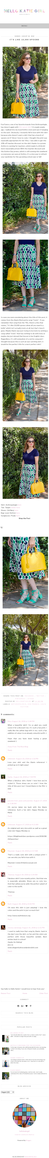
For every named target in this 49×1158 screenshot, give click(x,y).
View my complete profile (24, 1134)
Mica (9, 721)
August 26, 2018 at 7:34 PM (25, 777)
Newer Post (5, 993)
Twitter (40, 696)
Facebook (29, 696)
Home (25, 993)
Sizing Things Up (17, 1057)
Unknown (11, 759)
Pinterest (20, 698)
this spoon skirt (25, 127)
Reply (10, 750)
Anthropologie (18, 704)
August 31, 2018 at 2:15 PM (33, 928)
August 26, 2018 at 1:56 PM (27, 759)
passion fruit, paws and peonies (20, 801)
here (19, 505)
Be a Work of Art (17, 1033)
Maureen (11, 851)
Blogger (28, 1140)
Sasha (10, 777)
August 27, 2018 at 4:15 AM (27, 824)
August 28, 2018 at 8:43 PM (23, 904)
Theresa (11, 875)
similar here (15, 507)
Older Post (43, 993)
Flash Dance (15, 1070)
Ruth (10, 904)
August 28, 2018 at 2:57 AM (27, 851)
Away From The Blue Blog (18, 747)
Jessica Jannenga (15, 928)
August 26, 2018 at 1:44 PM (23, 721)
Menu (24, 26)
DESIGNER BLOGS (30, 1156)
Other (31, 698)
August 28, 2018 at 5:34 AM (26, 875)
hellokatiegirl (24, 1131)
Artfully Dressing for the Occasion (25, 1045)
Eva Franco (33, 704)
